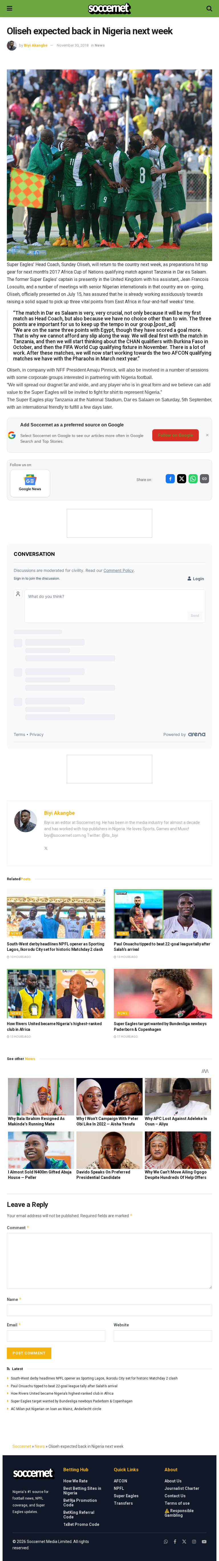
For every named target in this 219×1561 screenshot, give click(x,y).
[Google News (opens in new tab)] (30, 483)
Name (14, 1299)
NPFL (119, 1488)
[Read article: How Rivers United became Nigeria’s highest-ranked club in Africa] (56, 993)
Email (14, 1325)
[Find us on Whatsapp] (166, 1541)
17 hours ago (127, 1036)
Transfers (123, 1503)
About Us (173, 1481)
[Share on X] (181, 479)
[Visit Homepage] (109, 8)
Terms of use (177, 1503)
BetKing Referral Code (78, 1514)
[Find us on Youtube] (204, 1541)
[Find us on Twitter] (184, 1541)
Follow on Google (175, 435)
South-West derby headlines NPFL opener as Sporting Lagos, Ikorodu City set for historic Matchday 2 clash (94, 1378)
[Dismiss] (207, 435)
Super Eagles (126, 1496)
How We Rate (75, 1481)
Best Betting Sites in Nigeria (82, 1490)
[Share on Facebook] (170, 479)
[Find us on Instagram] (194, 1541)
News (100, 45)
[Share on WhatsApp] (193, 479)
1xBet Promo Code (81, 1524)
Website (121, 1325)
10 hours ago (20, 957)
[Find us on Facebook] (175, 1541)
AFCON (120, 1481)
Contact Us (175, 1496)
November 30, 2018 (72, 45)
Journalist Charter (182, 1488)
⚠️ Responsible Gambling (179, 1513)
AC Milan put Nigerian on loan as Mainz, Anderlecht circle (56, 1409)
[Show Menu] (9, 8)
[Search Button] (209, 8)
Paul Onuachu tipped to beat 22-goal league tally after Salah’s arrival (64, 1386)
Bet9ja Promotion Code (80, 1502)
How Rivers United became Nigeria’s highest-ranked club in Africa (62, 1394)
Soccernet (22, 1446)
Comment (18, 1227)
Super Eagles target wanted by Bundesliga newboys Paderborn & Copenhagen (72, 1401)
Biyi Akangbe (36, 45)
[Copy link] (204, 479)
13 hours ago (127, 957)
